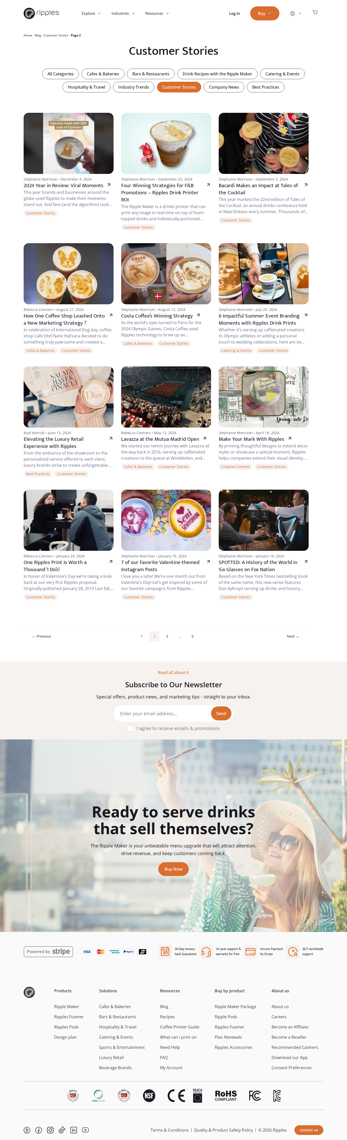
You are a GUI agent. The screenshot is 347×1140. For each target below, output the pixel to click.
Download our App (290, 1057)
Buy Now (173, 869)
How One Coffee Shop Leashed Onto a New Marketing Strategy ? (64, 319)
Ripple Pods (226, 1017)
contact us (309, 1130)
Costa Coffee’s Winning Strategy (157, 315)
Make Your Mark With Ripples (251, 439)
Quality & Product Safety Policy (223, 1130)
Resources (154, 13)
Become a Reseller (289, 1037)
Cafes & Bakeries (103, 74)
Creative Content (235, 466)
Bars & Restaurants (150, 74)
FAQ (164, 1057)
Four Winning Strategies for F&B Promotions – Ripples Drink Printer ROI (159, 192)
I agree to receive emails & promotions (178, 728)
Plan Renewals (228, 1037)
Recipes (167, 1017)
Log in (234, 13)
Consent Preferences (292, 1067)
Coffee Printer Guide (179, 1027)
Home (28, 35)
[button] (27, 1130)
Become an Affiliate (290, 1027)
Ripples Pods (66, 1027)
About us (280, 1006)
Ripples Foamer (69, 1017)
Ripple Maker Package (235, 1006)
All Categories (61, 74)
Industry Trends (133, 87)
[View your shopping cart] (315, 13)
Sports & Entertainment (122, 1047)
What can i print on (178, 1037)
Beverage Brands (115, 1067)
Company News (224, 87)
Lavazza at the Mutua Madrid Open (160, 439)
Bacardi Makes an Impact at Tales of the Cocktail (258, 189)
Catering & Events (282, 74)
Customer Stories (56, 35)
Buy (261, 13)
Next (293, 636)
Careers (279, 1017)
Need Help (170, 1047)
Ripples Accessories (233, 1047)
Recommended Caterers (295, 1047)
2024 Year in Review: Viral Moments (63, 185)
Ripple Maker (66, 1006)
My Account (171, 1067)
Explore (88, 13)
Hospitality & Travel (86, 87)
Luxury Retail (111, 1057)
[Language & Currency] (296, 13)
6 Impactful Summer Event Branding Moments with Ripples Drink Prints (259, 319)
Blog (38, 35)
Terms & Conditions (170, 1130)
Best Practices (265, 87)
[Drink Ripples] (41, 13)
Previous (41, 636)
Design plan (65, 1037)
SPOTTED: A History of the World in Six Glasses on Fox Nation (258, 566)
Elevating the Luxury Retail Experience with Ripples (54, 443)
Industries (120, 13)
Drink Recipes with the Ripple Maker (217, 74)
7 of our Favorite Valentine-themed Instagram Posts (160, 566)
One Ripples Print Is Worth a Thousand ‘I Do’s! (55, 566)
